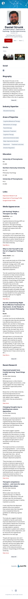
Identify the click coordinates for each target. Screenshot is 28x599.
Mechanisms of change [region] (10, 124)
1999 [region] (5, 175)
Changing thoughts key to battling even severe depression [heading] (12, 409)
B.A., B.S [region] (5, 170)
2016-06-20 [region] (7, 218)
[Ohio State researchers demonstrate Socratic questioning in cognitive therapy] (8, 57)
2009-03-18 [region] (7, 378)
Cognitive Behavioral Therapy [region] (11, 121)
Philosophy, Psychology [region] (9, 173)
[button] (3, 70)
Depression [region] (6, 144)
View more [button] (6, 403)
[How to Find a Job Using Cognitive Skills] (20, 57)
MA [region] (4, 161)
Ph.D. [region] (4, 181)
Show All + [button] (14, 100)
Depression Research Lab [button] (10, 196)
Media (5, 47)
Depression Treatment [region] (9, 131)
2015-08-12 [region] (7, 316)
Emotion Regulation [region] (9, 148)
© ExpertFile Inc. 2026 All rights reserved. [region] (14, 594)
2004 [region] (5, 184)
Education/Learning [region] (8, 111)
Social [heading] (5, 65)
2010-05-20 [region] (7, 415)
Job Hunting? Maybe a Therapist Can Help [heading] (11, 213)
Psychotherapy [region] (7, 128)
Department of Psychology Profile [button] (12, 198)
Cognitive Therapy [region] (8, 134)
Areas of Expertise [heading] (10, 117)
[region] (14, 33)
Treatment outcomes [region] (18, 144)
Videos (4, 51)
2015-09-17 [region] (7, 258)
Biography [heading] (7, 76)
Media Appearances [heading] (11, 206)
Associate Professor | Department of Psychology (14, 30)
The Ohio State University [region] (9, 376)
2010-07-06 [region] (7, 490)
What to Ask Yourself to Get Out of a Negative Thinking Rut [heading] (13, 251)
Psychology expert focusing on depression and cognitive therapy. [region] (14, 35)
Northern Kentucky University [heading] (14, 168)
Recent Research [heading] (10, 365)
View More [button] (6, 245)
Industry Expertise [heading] (10, 106)
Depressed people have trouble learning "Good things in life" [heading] (14, 372)
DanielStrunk (14, 27)
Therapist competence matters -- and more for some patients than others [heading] (14, 484)
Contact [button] (8, 40)
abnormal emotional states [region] (11, 138)
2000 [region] (5, 164)
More (15, 40)
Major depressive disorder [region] (10, 141)
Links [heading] (5, 192)
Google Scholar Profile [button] (9, 200)
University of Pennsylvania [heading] (12, 159)
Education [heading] (7, 154)
